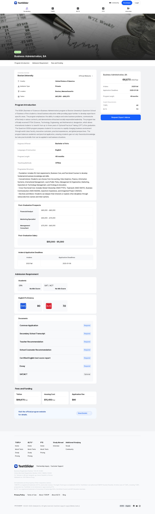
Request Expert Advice (120, 117)
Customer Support (57, 466)
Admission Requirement (40, 63)
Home (17, 446)
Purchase (126, 3)
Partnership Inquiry (43, 466)
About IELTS (56, 495)
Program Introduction (22, 63)
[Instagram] (140, 506)
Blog (64, 495)
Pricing (17, 456)
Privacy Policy (19, 495)
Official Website (85, 76)
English (128, 506)
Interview (56, 446)
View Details (82, 413)
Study (17, 452)
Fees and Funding (57, 63)
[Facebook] (134, 506)
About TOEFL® (44, 495)
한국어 (122, 506)
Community (115, 3)
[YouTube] (137, 506)
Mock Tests (19, 449)
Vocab (68, 446)
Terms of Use (31, 495)
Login (137, 3)
